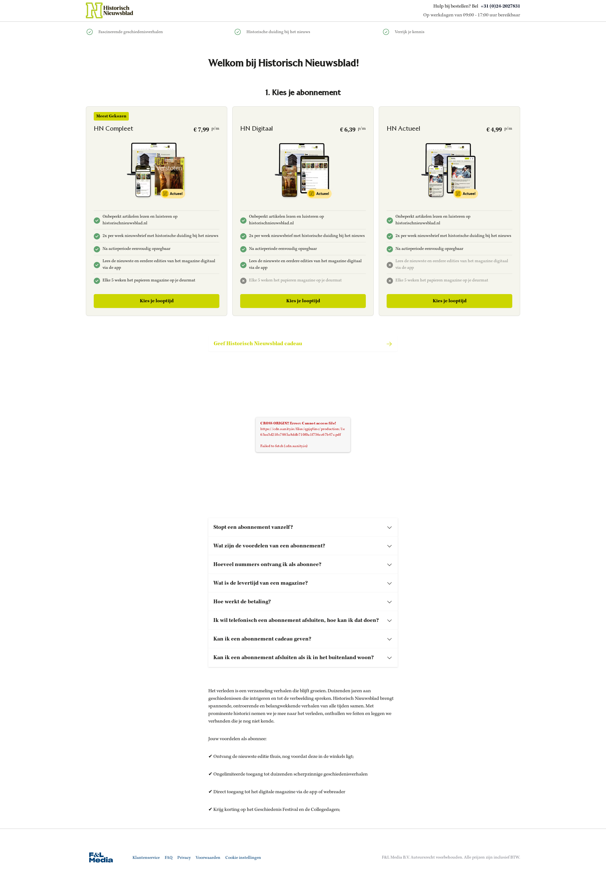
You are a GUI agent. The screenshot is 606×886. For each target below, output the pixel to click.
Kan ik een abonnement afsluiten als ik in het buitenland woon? (293, 657)
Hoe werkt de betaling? (242, 601)
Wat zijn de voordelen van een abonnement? (269, 546)
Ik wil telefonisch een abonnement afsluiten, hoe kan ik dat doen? (296, 620)
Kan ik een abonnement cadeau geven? (262, 639)
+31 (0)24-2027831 (500, 6)
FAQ (168, 858)
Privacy (184, 858)
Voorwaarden (208, 858)
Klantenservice (146, 858)
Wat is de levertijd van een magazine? (260, 583)
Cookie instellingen (243, 858)
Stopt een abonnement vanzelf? (253, 527)
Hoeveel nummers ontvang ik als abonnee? (267, 564)
